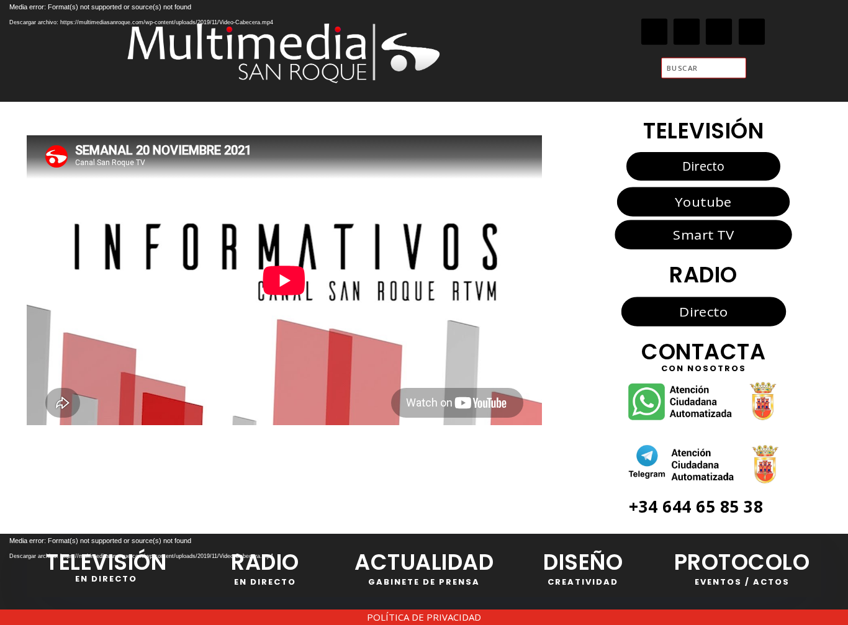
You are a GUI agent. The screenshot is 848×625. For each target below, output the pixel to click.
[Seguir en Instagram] (719, 32)
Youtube (703, 201)
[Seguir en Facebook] (654, 32)
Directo (703, 166)
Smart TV (703, 234)
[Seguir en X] (687, 32)
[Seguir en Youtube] (752, 32)
